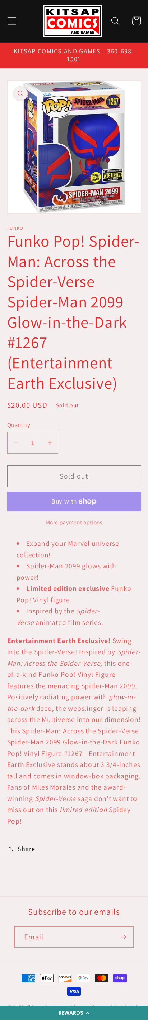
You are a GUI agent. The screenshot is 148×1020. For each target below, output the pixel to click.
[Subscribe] (123, 937)
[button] (74, 1013)
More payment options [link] (74, 522)
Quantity (19, 425)
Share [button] (26, 848)
